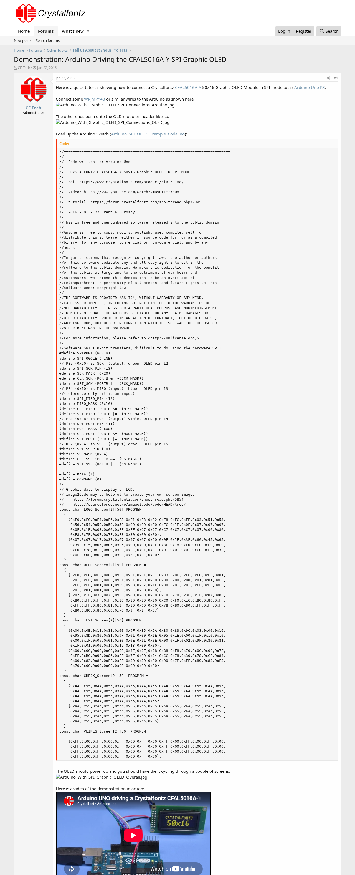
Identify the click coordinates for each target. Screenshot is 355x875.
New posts (22, 40)
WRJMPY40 (94, 99)
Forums (46, 31)
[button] (88, 31)
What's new (73, 31)
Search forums (48, 40)
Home (24, 31)
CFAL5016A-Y (188, 87)
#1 (336, 78)
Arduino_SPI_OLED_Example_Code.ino (148, 134)
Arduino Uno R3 (309, 87)
